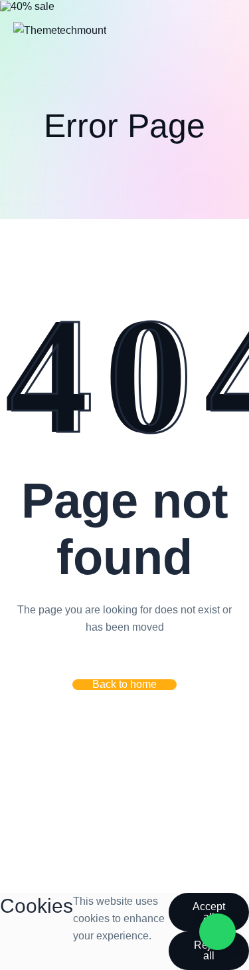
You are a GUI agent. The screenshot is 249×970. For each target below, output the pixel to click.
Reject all (209, 950)
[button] (124, 684)
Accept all (209, 912)
